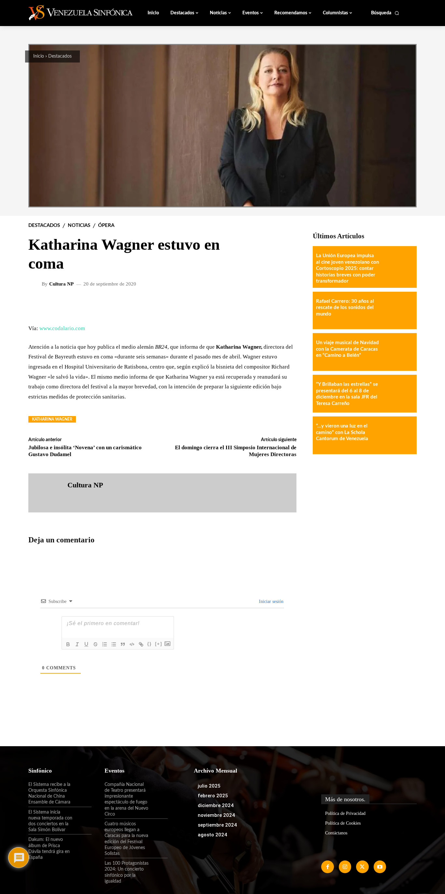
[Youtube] (380, 866)
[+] (158, 643)
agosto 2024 (212, 835)
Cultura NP (61, 284)
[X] (362, 866)
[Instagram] (345, 866)
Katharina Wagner (52, 419)
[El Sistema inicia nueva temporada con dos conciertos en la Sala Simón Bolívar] (82, 817)
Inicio (38, 56)
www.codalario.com (62, 328)
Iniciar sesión (270, 601)
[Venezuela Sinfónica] (72, 13)
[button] (385, 13)
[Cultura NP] (36, 284)
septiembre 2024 (217, 825)
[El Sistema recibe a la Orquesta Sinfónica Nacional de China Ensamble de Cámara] (82, 790)
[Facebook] (327, 866)
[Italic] (77, 644)
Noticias (79, 225)
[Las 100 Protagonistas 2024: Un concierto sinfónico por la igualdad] (158, 868)
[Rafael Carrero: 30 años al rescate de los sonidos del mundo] (397, 310)
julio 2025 (209, 786)
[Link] (141, 644)
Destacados (60, 56)
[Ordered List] (104, 644)
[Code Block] (131, 644)
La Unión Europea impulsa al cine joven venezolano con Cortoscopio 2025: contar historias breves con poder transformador (347, 268)
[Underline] (86, 644)
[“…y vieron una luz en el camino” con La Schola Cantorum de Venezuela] (397, 435)
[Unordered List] (113, 644)
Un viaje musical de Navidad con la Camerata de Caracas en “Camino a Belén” (347, 349)
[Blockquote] (122, 644)
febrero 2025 (213, 796)
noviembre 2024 (216, 815)
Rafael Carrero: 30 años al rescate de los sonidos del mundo (345, 307)
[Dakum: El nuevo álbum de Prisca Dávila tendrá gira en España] (82, 845)
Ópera (106, 225)
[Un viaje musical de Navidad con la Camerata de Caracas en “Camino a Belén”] (397, 352)
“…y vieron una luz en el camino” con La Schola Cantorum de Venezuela (342, 432)
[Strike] (95, 644)
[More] (286, 305)
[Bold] (68, 644)
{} (149, 643)
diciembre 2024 (216, 805)
